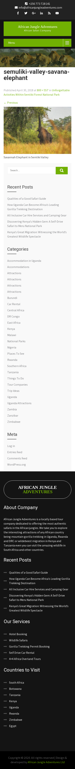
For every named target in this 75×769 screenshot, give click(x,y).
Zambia (12, 409)
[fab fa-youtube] (57, 13)
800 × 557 (42, 90)
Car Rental (13, 304)
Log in (11, 446)
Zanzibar (12, 415)
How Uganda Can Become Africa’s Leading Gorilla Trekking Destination (39, 581)
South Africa (16, 682)
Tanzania (13, 372)
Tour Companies (17, 385)
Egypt (12, 726)
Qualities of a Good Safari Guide (26, 199)
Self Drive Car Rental (21, 653)
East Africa (13, 323)
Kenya (11, 329)
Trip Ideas (13, 391)
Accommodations (18, 267)
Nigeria (11, 347)
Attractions (14, 273)
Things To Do (15, 378)
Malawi (11, 335)
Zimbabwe (13, 422)
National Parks (16, 341)
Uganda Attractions (19, 403)
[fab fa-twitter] (25, 13)
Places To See (15, 354)
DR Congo (13, 316)
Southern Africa (16, 366)
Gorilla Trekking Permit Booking (29, 646)
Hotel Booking (18, 634)
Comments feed (17, 458)
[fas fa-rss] (49, 13)
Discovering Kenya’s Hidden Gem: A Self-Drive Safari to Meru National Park (37, 598)
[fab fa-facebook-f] (18, 13)
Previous (11, 103)
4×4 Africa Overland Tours (25, 659)
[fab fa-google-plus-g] (33, 13)
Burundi (12, 298)
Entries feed (14, 452)
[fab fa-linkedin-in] (41, 13)
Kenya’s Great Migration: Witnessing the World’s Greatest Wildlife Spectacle (38, 608)
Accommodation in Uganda (24, 261)
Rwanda (12, 360)
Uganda (12, 397)
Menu (11, 43)
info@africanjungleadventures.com (40, 7)
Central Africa (15, 310)
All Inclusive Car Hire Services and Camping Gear (36, 215)
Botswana (15, 689)
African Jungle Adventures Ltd (46, 762)
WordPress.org (16, 464)
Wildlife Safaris (18, 640)
